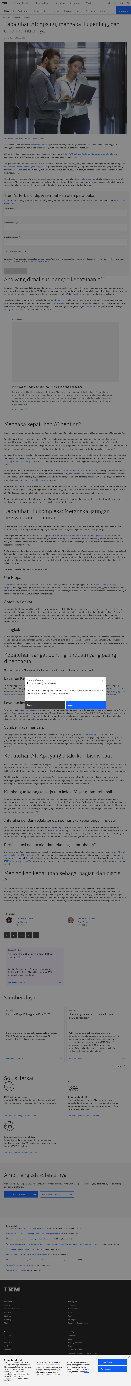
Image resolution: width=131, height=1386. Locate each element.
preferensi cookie (53, 1365)
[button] (129, 1357)
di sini (86, 1372)
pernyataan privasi (48, 1374)
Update (71, 705)
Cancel (29, 705)
